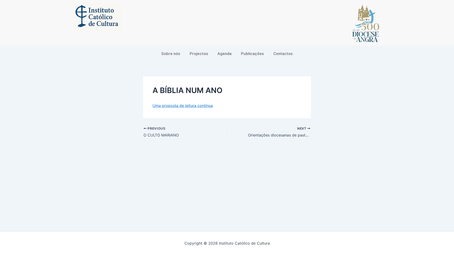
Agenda (224, 53)
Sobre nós (170, 53)
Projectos (199, 53)
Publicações (252, 53)
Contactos (283, 53)
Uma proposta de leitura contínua (183, 105)
